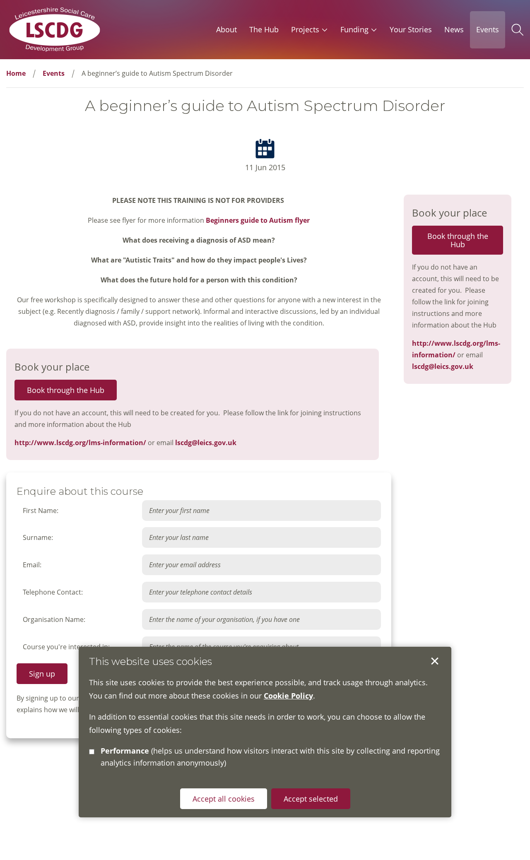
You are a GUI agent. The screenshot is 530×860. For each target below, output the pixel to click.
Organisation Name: (54, 619)
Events (487, 29)
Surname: (38, 537)
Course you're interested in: (66, 646)
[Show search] (517, 29)
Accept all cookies (224, 798)
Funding (354, 29)
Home (16, 73)
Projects (305, 29)
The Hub (264, 29)
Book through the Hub (65, 390)
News (454, 29)
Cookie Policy (288, 695)
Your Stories (411, 29)
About (226, 29)
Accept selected (435, 661)
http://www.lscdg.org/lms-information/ (80, 442)
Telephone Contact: (53, 592)
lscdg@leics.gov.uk (205, 442)
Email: (32, 564)
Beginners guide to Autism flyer (258, 220)
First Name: (40, 510)
